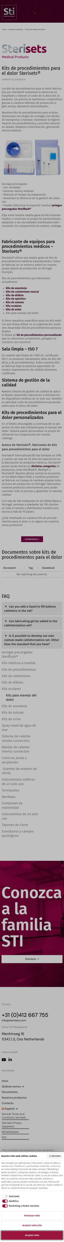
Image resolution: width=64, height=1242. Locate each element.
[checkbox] (10, 1196)
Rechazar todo (32, 1215)
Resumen (56, 1156)
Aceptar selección (32, 1225)
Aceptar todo (32, 1235)
